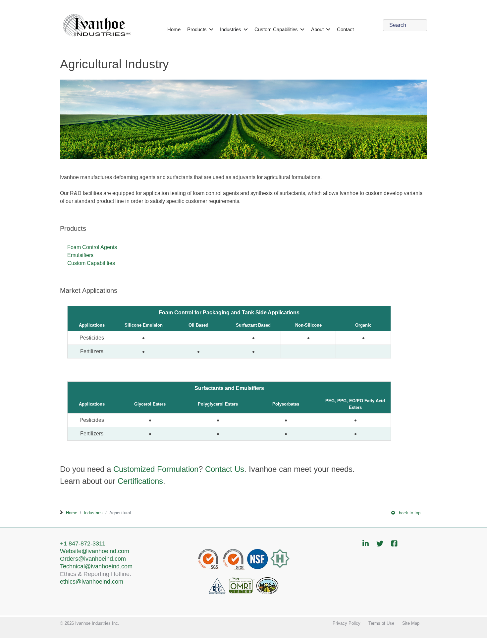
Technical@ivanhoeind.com (96, 566)
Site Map (410, 623)
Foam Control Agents (92, 247)
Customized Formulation (155, 469)
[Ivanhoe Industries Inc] (97, 25)
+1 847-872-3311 (82, 543)
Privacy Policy (346, 623)
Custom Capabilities (91, 263)
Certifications (140, 481)
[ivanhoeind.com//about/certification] (243, 571)
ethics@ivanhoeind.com (91, 581)
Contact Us (224, 469)
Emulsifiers (80, 255)
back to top (407, 512)
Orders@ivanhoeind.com (93, 558)
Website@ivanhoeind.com (94, 550)
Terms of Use (381, 623)
